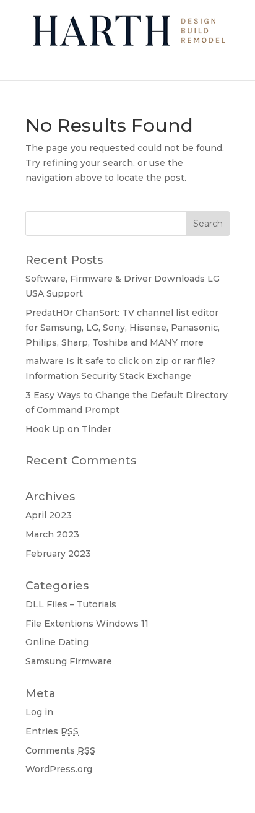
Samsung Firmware (68, 661)
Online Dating (57, 642)
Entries (52, 731)
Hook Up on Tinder (68, 429)
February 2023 (58, 553)
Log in (39, 712)
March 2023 (52, 534)
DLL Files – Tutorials (70, 604)
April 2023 (48, 515)
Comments (60, 750)
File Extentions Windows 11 (87, 623)
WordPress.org (58, 769)
